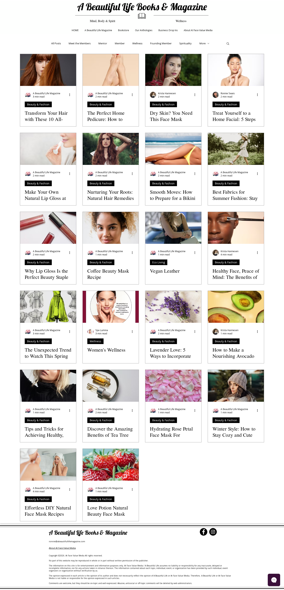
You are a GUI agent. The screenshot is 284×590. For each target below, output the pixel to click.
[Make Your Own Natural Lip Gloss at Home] (48, 149)
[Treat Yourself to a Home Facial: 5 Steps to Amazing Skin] (236, 70)
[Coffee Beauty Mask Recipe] (111, 228)
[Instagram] (213, 532)
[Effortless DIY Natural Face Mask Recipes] (48, 465)
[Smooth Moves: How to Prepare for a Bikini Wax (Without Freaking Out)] (173, 149)
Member (120, 43)
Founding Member (161, 43)
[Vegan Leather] (173, 228)
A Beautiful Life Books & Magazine (142, 7)
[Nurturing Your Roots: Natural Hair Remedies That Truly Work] (111, 149)
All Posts (56, 43)
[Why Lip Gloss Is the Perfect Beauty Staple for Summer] (48, 228)
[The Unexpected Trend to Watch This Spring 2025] (48, 307)
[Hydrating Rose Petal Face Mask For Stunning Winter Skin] (173, 386)
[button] (228, 44)
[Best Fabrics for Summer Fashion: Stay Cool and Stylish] (236, 149)
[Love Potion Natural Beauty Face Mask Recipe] (111, 465)
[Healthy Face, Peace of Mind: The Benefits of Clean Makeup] (236, 228)
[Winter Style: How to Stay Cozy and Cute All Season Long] (236, 386)
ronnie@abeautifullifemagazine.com (67, 541)
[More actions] (71, 94)
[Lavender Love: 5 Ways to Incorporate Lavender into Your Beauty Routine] (173, 307)
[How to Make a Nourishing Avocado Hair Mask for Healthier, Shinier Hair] (236, 307)
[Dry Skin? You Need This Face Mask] (173, 70)
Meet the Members (80, 43)
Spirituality (185, 43)
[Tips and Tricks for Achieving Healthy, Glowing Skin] (48, 386)
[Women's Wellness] (111, 307)
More (202, 43)
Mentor (102, 43)
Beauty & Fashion (38, 104)
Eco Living (158, 262)
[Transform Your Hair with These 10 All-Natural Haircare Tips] (48, 70)
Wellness (137, 43)
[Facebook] (203, 532)
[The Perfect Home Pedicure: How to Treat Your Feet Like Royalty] (111, 70)
